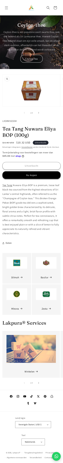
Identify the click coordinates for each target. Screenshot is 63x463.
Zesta (45, 308)
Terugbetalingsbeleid (33, 452)
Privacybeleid (51, 452)
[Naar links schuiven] (24, 112)
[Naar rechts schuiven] (38, 112)
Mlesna (15, 308)
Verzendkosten (27, 147)
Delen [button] (9, 242)
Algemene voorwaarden (17, 457)
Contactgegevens (52, 457)
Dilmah (15, 277)
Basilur (44, 277)
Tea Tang (7, 185)
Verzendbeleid (36, 457)
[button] (6, 7)
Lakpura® (17, 452)
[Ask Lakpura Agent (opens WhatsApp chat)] (56, 456)
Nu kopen (31, 175)
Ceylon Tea (31, 58)
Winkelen (30, 371)
